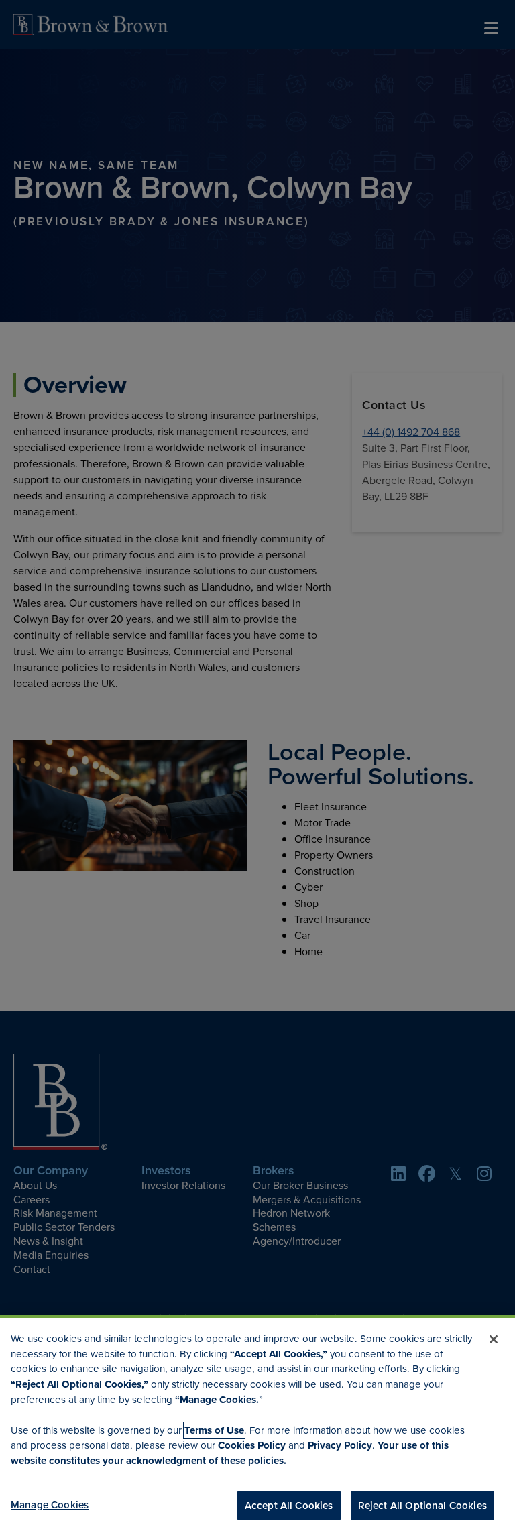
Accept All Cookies (289, 1505)
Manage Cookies (50, 1504)
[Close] (493, 1339)
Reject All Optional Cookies (422, 1505)
